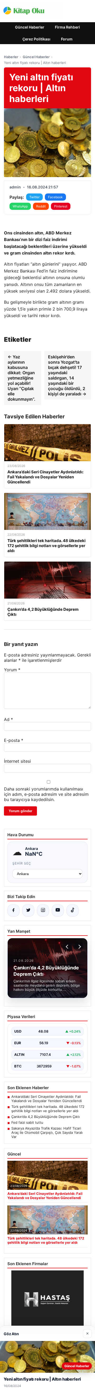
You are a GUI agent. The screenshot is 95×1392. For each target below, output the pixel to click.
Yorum (12, 669)
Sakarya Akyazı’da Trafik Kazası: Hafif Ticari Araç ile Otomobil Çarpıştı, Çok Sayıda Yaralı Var (47, 1132)
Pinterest (60, 206)
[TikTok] (72, 910)
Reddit (41, 206)
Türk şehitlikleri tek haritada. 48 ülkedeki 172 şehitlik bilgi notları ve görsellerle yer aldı (47, 1108)
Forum (67, 39)
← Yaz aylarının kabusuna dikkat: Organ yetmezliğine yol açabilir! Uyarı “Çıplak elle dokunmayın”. (21, 378)
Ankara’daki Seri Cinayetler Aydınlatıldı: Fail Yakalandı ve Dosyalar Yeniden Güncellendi (46, 1098)
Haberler (11, 57)
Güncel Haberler (29, 27)
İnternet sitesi (17, 761)
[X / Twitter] (28, 910)
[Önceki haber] (67, 946)
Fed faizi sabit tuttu (27, 1122)
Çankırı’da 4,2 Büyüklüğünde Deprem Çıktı (45, 1116)
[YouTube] (58, 910)
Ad (8, 719)
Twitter (34, 197)
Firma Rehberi (67, 27)
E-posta (13, 740)
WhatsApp (20, 206)
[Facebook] (13, 910)
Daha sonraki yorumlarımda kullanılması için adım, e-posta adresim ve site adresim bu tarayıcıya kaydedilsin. (46, 794)
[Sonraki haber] (78, 946)
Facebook (55, 197)
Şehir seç (21, 863)
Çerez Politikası (36, 39)
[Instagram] (43, 910)
